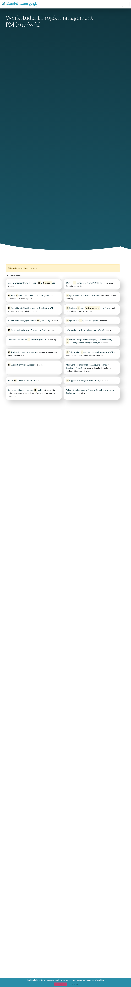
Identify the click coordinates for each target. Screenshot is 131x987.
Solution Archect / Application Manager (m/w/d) (89, 352)
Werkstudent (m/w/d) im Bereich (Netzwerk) (29, 320)
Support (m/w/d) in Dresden (21, 364)
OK (60, 984)
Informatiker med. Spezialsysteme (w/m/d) (85, 330)
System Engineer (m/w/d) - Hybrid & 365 (31, 283)
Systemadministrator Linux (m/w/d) (83, 295)
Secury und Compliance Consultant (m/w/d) (29, 295)
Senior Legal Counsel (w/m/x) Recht (25, 390)
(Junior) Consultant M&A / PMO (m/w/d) (85, 283)
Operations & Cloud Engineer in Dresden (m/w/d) (30, 308)
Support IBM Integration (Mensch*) (83, 380)
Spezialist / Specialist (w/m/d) (82, 320)
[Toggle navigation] (125, 4)
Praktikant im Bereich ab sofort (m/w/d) (27, 339)
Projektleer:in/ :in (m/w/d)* (88, 308)
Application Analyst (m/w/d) (22, 352)
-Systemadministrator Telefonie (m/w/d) (27, 330)
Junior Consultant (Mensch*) (22, 380)
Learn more (74, 984)
